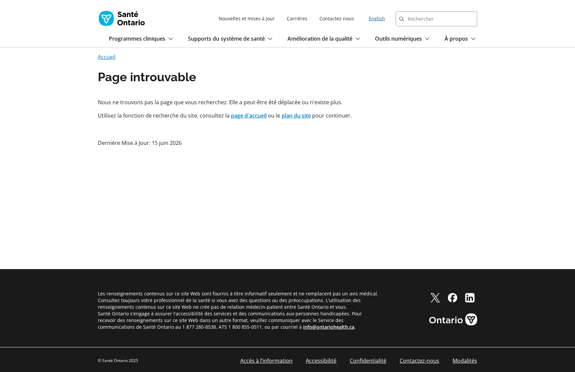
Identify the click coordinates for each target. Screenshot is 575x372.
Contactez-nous (336, 18)
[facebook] (452, 297)
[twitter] (435, 297)
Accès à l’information (266, 360)
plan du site (296, 115)
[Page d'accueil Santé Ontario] (122, 18)
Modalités (465, 360)
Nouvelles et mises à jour (247, 18)
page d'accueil (249, 115)
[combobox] (436, 18)
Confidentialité (368, 360)
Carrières (297, 18)
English (377, 18)
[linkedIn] (470, 297)
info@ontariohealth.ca (328, 327)
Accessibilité (321, 360)
